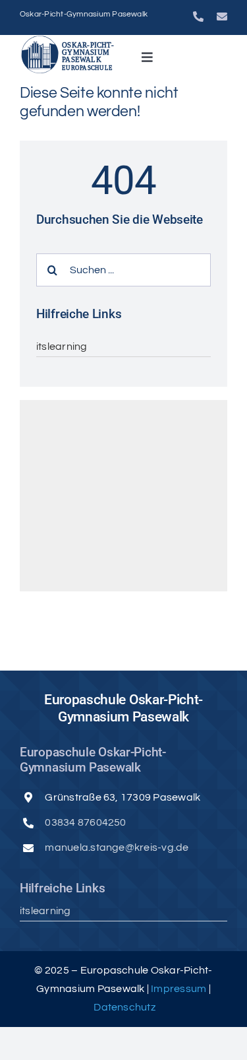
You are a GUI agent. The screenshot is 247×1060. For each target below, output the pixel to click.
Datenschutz (124, 1007)
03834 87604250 (85, 822)
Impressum (179, 988)
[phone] (198, 16)
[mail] (222, 16)
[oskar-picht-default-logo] (69, 40)
